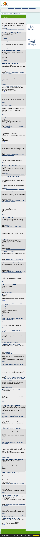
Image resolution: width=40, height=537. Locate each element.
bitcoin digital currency (15, 364)
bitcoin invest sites (8, 154)
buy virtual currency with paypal (32, 45)
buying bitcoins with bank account (9, 318)
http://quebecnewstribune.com (7, 237)
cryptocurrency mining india (9, 29)
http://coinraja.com (6, 426)
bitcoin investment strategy (32, 39)
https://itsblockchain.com (7, 225)
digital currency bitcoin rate (19, 363)
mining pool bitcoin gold (31, 41)
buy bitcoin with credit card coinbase (16, 330)
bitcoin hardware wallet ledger (5, 428)
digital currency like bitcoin (10, 363)
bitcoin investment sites (21, 154)
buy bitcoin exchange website (10, 415)
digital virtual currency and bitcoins (11, 259)
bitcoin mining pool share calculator (31, 43)
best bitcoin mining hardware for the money (10, 303)
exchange (18, 8)
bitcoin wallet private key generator (18, 427)
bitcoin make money (5, 272)
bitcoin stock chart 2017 (16, 342)
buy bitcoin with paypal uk (32, 37)
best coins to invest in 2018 (9, 72)
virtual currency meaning (20, 259)
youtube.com (5, 28)
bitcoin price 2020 (13, 201)
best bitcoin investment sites (14, 154)
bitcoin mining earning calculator (15, 83)
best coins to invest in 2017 (6, 73)
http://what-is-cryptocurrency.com (8, 292)
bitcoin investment (11, 155)
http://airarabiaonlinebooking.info (8, 387)
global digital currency (5, 443)
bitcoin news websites (31, 36)
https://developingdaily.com (7, 376)
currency (11, 8)
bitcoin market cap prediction (16, 226)
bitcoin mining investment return (16, 174)
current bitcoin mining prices (14, 378)
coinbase (4, 8)
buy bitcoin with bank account (8, 319)
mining (32, 8)
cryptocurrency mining (15, 29)
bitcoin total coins (30, 28)
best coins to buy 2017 (4, 105)
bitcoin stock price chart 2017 (10, 342)
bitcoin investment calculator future (32, 31)
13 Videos (5, 17)
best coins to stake (8, 504)
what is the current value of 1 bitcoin (12, 470)
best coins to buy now (21, 104)
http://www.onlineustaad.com (7, 48)
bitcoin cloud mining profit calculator (6, 83)
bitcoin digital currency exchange (7, 364)
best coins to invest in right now (20, 483)
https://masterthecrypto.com (7, 173)
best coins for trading (8, 483)
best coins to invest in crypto (9, 39)
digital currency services (19, 442)
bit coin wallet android (11, 428)
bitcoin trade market (9, 126)
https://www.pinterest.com (7, 352)
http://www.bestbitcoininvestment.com (8, 153)
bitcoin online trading (7, 127)
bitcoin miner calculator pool (32, 44)
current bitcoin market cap (9, 226)
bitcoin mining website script (32, 29)
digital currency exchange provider (11, 441)
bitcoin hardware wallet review (18, 428)
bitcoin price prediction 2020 (9, 200)
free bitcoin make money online (20, 271)
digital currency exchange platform (10, 442)
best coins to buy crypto (9, 104)
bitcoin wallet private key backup (10, 427)
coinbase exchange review (8, 330)
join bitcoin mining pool (9, 249)
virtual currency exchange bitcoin (7, 260)
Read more (3, 26)
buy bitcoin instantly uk (31, 40)
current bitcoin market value (10, 377)
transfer (25, 8)
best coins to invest (6, 505)
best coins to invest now (11, 73)
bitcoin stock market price (31, 38)
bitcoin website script (31, 27)
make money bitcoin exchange (10, 271)
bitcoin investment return (9, 174)
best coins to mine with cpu (15, 249)
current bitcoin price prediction (16, 200)
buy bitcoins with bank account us (11, 317)
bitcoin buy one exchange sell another (12, 416)
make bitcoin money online (12, 272)
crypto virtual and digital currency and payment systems (32, 34)
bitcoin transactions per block (19, 515)
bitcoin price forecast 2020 (7, 201)
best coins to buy (10, 105)
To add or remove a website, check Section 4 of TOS (8, 532)
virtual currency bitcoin (15, 260)
